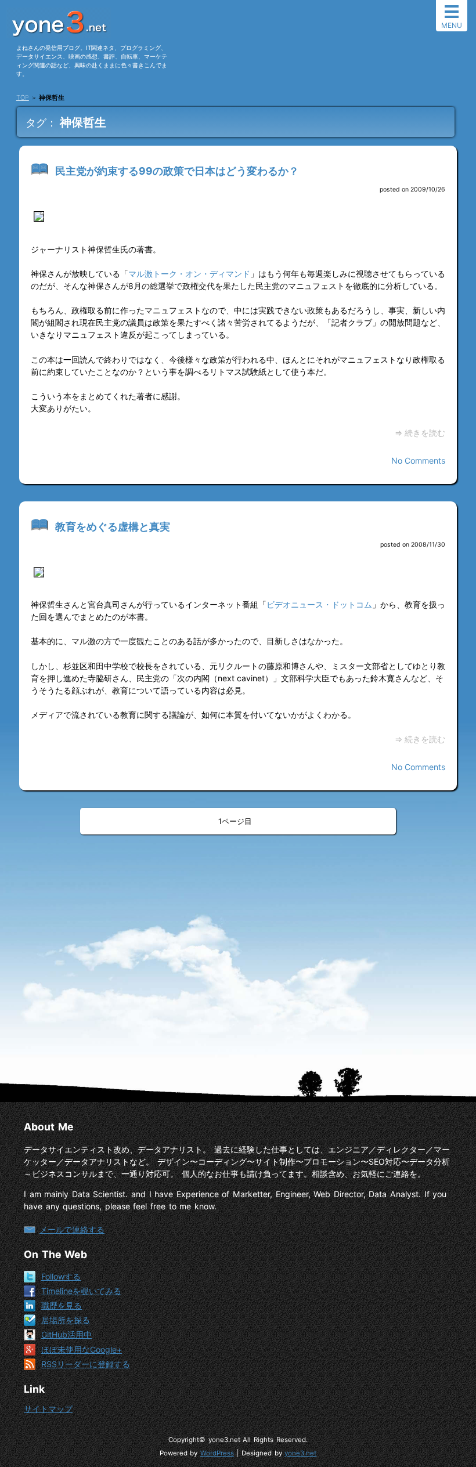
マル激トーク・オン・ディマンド (189, 274)
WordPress (217, 1453)
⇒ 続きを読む (420, 433)
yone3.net (300, 1453)
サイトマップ (48, 1409)
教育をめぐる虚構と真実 (112, 527)
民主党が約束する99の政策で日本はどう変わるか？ (177, 171)
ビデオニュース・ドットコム (319, 604)
